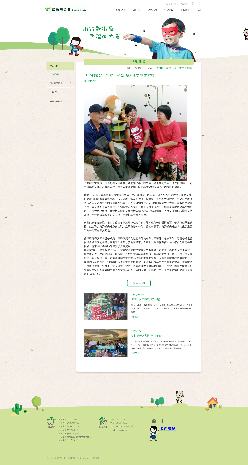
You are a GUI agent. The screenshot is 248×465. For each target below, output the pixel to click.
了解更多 (135, 317)
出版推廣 (185, 10)
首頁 (129, 68)
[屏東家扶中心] (66, 9)
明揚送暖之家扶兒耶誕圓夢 (146, 335)
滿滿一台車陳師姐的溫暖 (145, 299)
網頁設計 (95, 458)
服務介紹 (136, 10)
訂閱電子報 (171, 3)
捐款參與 (168, 10)
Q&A (199, 10)
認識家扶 (120, 10)
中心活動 (55, 74)
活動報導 (152, 10)
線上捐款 (184, 3)
